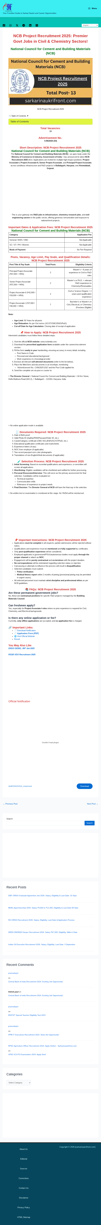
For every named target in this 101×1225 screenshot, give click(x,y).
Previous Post (10, 804)
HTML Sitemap (23, 1217)
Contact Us (24, 1188)
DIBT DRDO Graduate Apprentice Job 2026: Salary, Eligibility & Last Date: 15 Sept (42, 896)
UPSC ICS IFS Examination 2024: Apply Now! (27, 1054)
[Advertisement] (50, 191)
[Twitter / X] (17, 25)
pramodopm (13, 973)
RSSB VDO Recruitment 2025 (21, 654)
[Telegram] (23, 25)
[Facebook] (4, 25)
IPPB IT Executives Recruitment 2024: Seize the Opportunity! (33, 1035)
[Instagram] (37, 25)
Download (84, 786)
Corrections (24, 1178)
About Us (24, 1149)
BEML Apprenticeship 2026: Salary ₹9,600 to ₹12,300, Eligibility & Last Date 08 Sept (43, 908)
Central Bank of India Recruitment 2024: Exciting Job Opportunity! (35, 982)
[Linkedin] (30, 25)
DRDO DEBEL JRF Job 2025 (21, 648)
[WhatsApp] (10, 25)
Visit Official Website (26, 636)
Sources (23, 1169)
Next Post (92, 804)
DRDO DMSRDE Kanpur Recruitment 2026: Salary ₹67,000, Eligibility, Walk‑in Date (42, 932)
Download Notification (26, 630)
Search (9, 819)
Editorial (23, 1159)
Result (17, 639)
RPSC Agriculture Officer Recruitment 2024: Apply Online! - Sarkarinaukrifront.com (42, 1046)
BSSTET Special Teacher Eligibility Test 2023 (27, 1015)
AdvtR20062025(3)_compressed (20, 786)
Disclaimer (23, 1198)
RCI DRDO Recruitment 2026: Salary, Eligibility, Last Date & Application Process (41, 920)
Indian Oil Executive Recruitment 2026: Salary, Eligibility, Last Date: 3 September (41, 944)
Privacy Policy (23, 1207)
